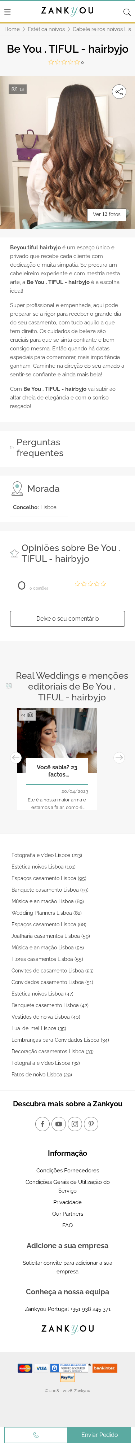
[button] (16, 757)
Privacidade (67, 1202)
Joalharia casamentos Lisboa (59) (51, 936)
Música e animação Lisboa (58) (48, 947)
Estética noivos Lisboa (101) (44, 867)
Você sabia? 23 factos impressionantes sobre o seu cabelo (57, 771)
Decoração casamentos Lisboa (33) (53, 1051)
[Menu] (7, 12)
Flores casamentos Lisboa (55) (47, 959)
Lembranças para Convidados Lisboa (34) (60, 1040)
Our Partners (67, 1214)
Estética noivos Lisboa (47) (42, 994)
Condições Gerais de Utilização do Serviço (68, 1186)
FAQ (67, 1225)
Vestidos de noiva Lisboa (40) (46, 1017)
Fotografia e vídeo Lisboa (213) (47, 855)
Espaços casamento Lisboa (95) (49, 878)
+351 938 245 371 (90, 1309)
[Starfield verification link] (71, 1368)
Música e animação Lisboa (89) (48, 901)
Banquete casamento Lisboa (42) (50, 1005)
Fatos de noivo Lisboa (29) (42, 1074)
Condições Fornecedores (67, 1170)
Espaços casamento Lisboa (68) (49, 924)
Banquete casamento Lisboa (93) (50, 890)
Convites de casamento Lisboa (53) (53, 971)
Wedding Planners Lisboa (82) (47, 913)
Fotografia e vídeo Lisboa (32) (46, 1063)
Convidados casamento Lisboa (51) (52, 982)
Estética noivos (46, 29)
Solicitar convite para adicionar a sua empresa (67, 1267)
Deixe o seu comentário (67, 618)
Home (12, 29)
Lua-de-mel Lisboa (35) (39, 1028)
